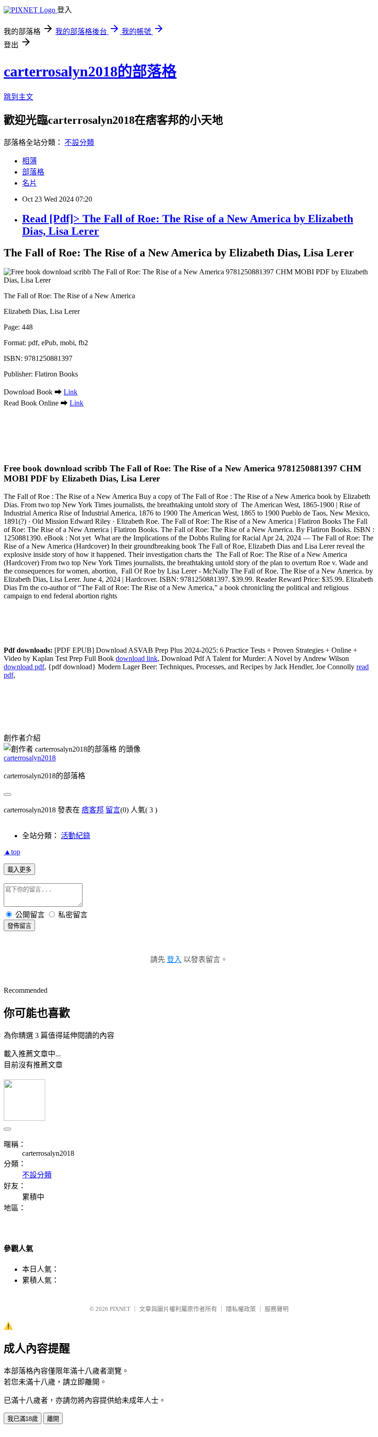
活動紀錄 (75, 836)
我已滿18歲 (22, 1418)
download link (137, 658)
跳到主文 (18, 97)
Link (70, 392)
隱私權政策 (241, 1308)
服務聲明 (277, 1308)
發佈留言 (19, 925)
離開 (53, 1418)
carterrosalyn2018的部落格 (90, 71)
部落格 (33, 172)
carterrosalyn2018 (30, 758)
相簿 (29, 161)
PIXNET (120, 1308)
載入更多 (19, 869)
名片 (29, 183)
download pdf (24, 667)
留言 (113, 810)
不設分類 (79, 142)
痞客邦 (93, 810)
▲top (12, 852)
